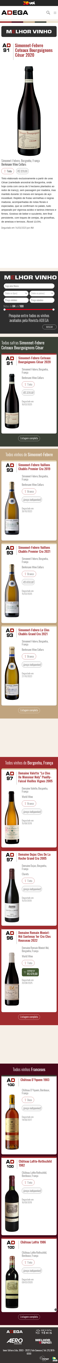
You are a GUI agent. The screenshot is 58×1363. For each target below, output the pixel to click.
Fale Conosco (36, 1350)
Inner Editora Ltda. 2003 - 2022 (16, 1350)
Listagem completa (29, 438)
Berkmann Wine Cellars (13, 164)
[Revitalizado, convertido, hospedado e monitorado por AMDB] (54, 1358)
